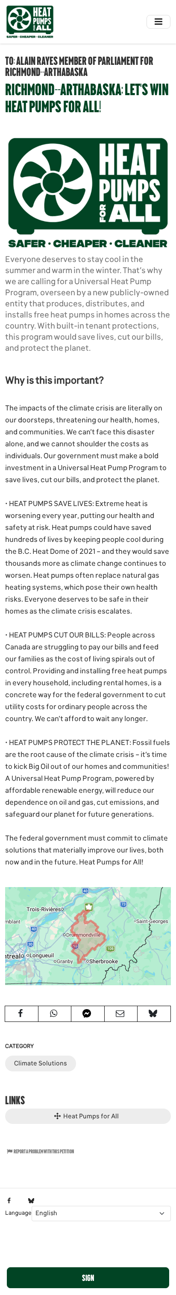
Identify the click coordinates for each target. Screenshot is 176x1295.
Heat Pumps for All (90, 1116)
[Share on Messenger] (88, 1014)
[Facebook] (9, 1201)
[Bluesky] (31, 1201)
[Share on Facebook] (21, 1014)
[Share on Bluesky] (154, 1014)
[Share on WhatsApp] (55, 1014)
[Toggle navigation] (158, 22)
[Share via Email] (121, 1014)
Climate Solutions (40, 1063)
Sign (88, 1277)
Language (18, 1213)
